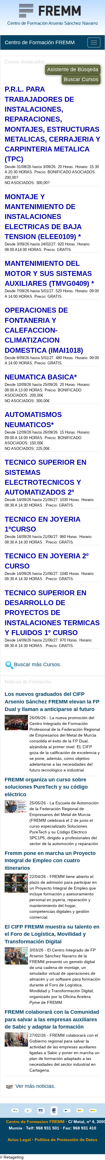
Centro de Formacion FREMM (35, 1121)
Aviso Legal (19, 1139)
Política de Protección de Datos (66, 1139)
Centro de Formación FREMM (40, 42)
